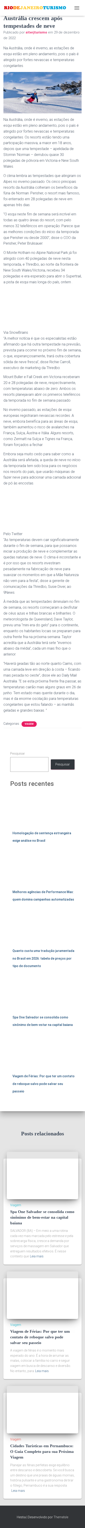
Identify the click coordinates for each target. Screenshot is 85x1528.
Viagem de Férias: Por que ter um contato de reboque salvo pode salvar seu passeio (43, 1083)
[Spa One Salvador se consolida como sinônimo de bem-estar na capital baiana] (42, 1175)
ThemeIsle (60, 1517)
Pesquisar (17, 753)
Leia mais (37, 1256)
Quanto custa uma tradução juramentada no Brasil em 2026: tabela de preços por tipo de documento (43, 958)
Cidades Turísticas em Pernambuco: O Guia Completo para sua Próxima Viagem (42, 1451)
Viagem (29, 724)
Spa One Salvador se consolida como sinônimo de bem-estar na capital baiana (42, 1217)
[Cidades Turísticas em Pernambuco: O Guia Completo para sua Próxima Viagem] (42, 1409)
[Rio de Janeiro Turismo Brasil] (36, 8)
